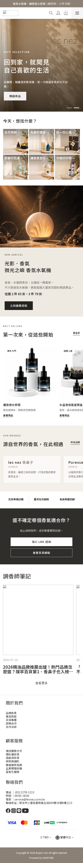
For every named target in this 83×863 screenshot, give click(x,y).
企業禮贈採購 (14, 768)
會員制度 (11, 716)
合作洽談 (11, 727)
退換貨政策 (12, 758)
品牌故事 (11, 713)
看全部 (76, 332)
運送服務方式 (14, 751)
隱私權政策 (12, 754)
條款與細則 (12, 761)
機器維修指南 (14, 765)
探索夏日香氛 (18, 96)
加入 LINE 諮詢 (41, 542)
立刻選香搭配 (18, 305)
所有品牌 (75, 442)
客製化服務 (12, 772)
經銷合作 (11, 723)
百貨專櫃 (11, 720)
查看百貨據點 (41, 553)
